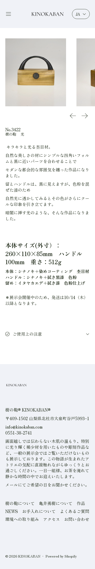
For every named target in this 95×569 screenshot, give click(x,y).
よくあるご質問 (74, 511)
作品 (81, 503)
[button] (35, 72)
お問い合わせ (76, 519)
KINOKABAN (29, 556)
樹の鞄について (20, 503)
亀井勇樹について (55, 503)
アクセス (51, 519)
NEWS (11, 511)
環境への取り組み (22, 519)
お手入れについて (39, 511)
